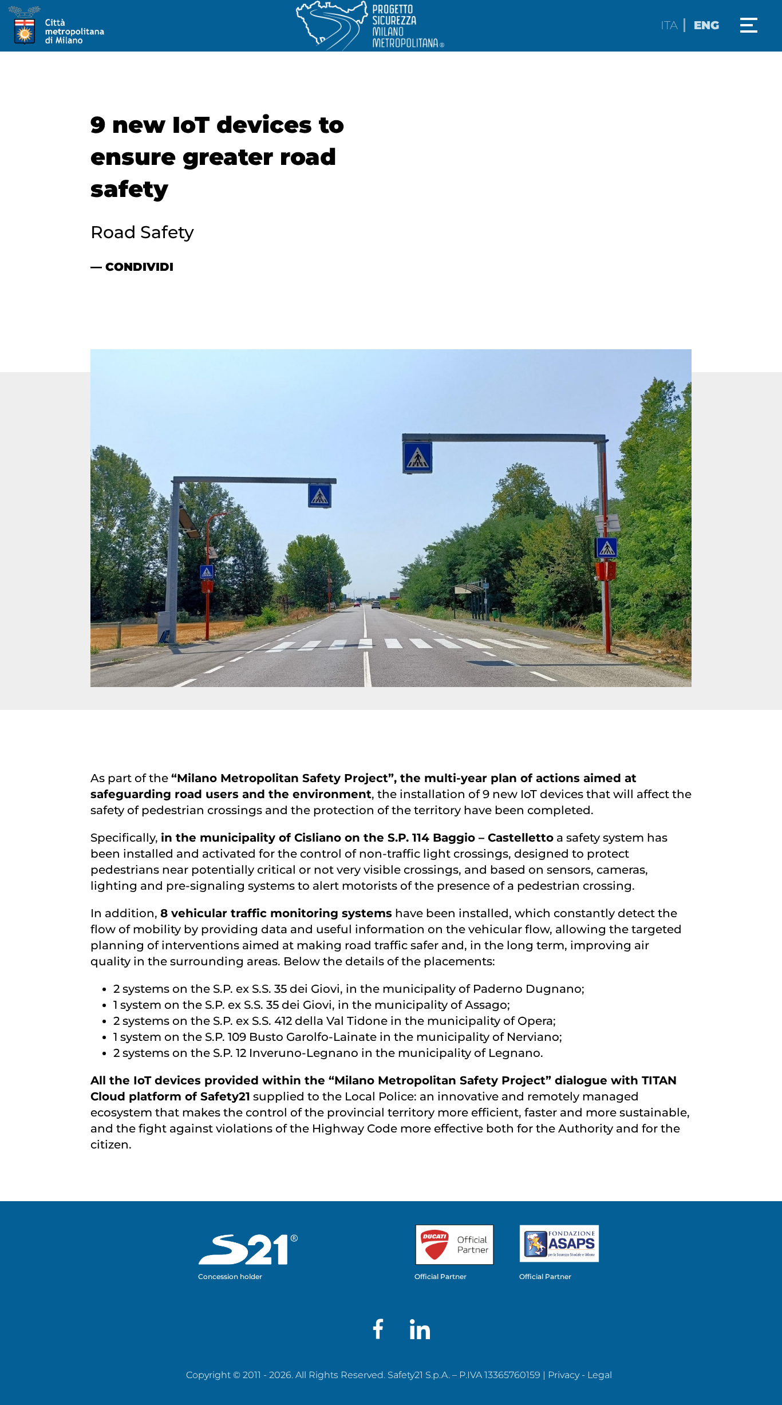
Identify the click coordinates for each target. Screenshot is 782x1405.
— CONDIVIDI (131, 267)
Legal (599, 1375)
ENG (706, 25)
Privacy (563, 1375)
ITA (669, 25)
